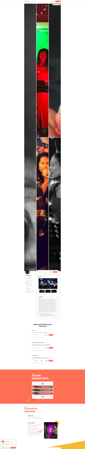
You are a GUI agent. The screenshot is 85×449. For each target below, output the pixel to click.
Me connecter (58, 1)
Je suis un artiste (53, 1)
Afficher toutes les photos (57, 4)
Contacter (51, 360)
